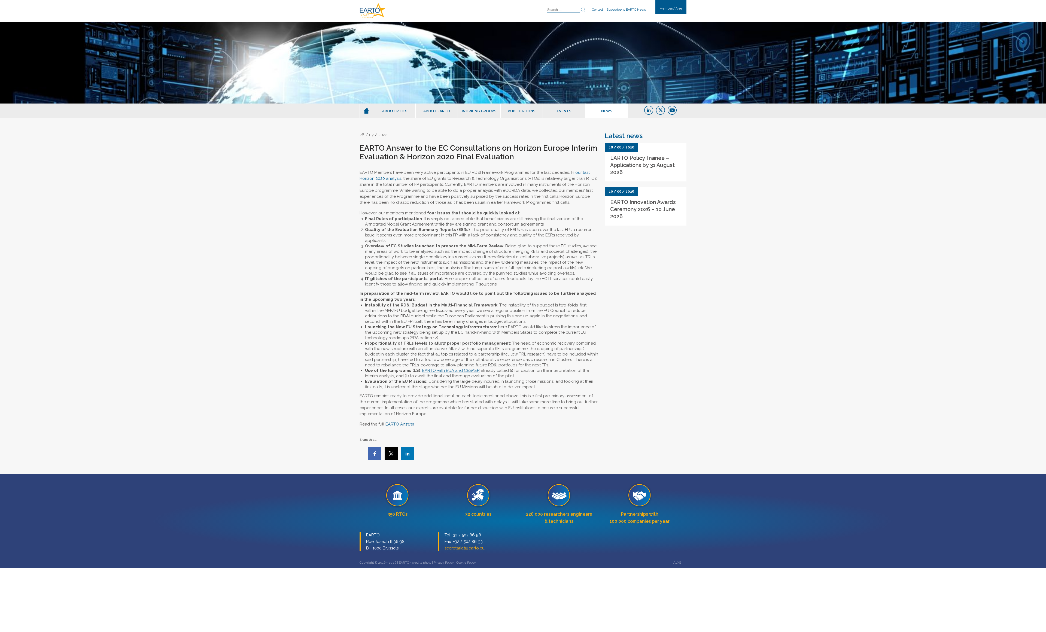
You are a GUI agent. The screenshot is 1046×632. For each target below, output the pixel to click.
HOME (366, 111)
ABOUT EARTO (436, 111)
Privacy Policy (444, 562)
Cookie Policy (466, 562)
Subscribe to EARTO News (626, 9)
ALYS (677, 562)
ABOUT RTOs (394, 111)
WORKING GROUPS (479, 111)
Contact (597, 9)
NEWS (606, 111)
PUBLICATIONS (522, 111)
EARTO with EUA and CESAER (451, 370)
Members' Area (670, 8)
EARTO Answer (399, 424)
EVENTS (564, 111)
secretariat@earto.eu (465, 548)
